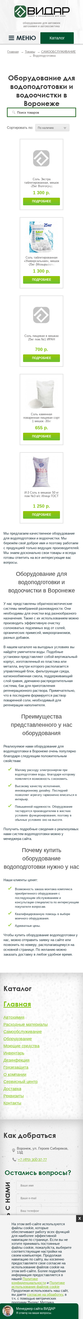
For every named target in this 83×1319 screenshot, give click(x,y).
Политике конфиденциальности (29, 1281)
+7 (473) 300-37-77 (32, 1160)
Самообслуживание (22, 1031)
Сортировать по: (20, 128)
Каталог (57, 38)
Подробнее (41, 201)
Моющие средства (21, 1046)
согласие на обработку (45, 1294)
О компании (14, 1074)
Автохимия (13, 1017)
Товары (30, 51)
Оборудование (17, 1038)
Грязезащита (15, 1067)
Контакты (12, 1103)
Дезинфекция (16, 1060)
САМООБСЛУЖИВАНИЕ (58, 51)
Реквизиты (13, 1096)
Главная (13, 51)
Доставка (12, 1088)
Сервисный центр (20, 1081)
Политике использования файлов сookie (38, 1285)
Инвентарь (13, 1053)
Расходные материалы (25, 1024)
